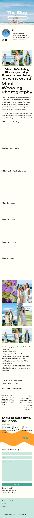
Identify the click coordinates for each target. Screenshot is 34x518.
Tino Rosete (22, 358)
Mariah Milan (26, 356)
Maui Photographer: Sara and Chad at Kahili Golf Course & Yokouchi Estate (26, 402)
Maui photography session (21, 365)
